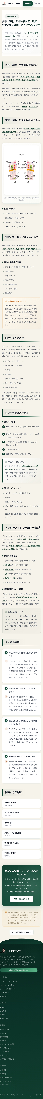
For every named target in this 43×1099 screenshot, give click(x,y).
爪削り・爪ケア (5, 992)
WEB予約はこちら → (21, 899)
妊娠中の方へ (4, 1055)
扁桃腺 (24, 106)
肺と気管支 (33, 106)
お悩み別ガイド (5, 1029)
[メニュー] (18, 3)
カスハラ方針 (4, 1085)
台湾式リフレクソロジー (8, 981)
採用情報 (3, 1074)
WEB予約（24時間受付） (20, 970)
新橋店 (2, 1007)
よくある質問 (4, 1052)
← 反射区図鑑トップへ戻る (21, 932)
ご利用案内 (4, 1037)
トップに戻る (37, 1095)
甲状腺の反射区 (10, 854)
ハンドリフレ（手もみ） (8, 985)
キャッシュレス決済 (7, 1044)
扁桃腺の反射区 (10, 803)
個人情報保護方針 (6, 1077)
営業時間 (3, 1041)
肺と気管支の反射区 (12, 813)
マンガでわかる (5, 1048)
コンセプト (4, 1033)
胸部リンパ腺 (10, 578)
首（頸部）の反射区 (12, 844)
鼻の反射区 (9, 824)
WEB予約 (28, 4)
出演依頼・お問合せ (7, 1059)
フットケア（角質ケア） (8, 989)
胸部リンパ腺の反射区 (13, 834)
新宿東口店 (4, 1018)
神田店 (2, 1015)
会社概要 (3, 1070)
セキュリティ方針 (6, 1081)
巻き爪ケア (4, 996)
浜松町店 (3, 1011)
